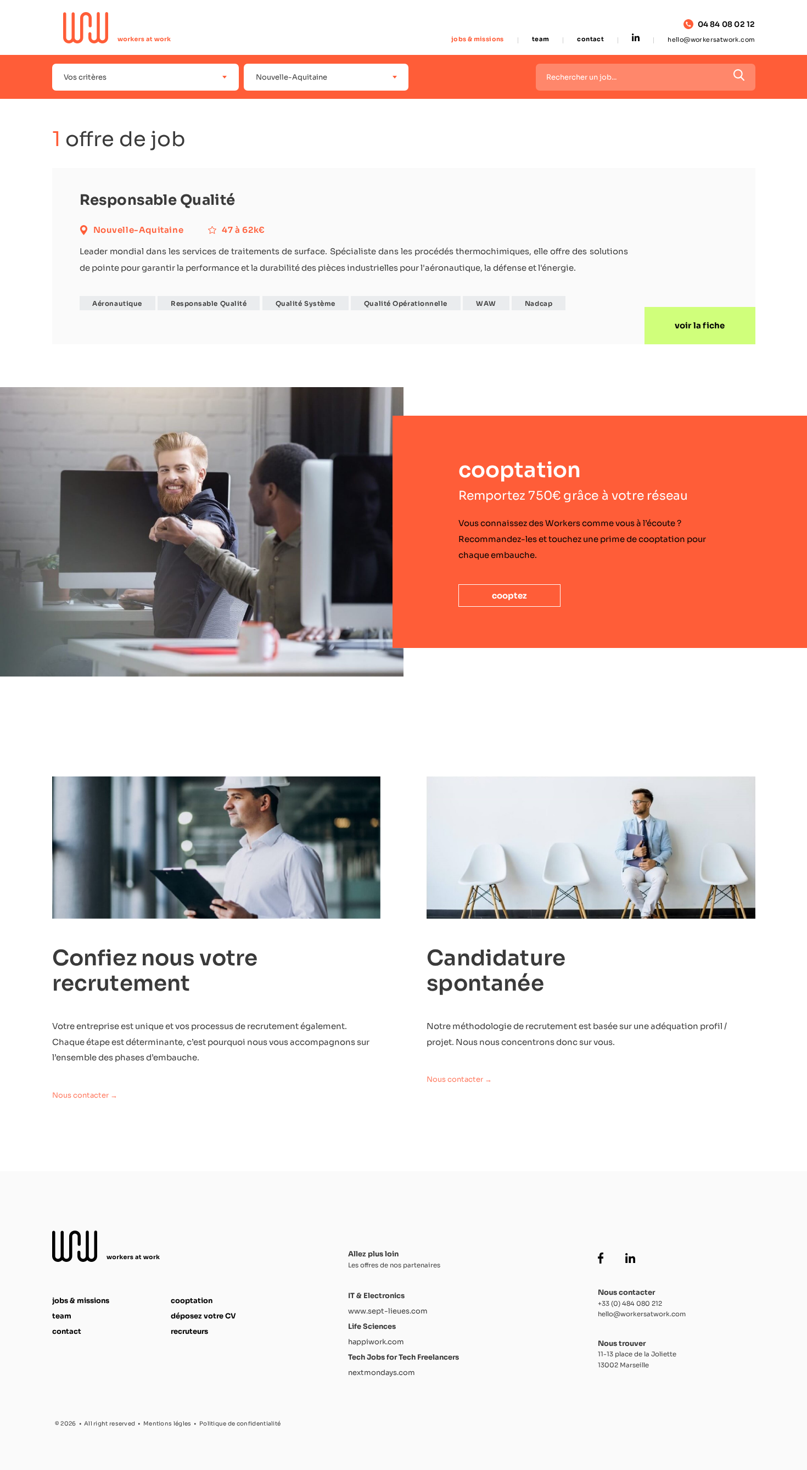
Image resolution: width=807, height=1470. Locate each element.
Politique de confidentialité (240, 1423)
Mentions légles (167, 1423)
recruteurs (189, 1331)
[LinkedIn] (635, 38)
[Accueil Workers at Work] (117, 27)
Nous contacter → (84, 1095)
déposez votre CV (203, 1316)
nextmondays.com (381, 1372)
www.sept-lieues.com (388, 1311)
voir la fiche (700, 325)
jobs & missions (477, 39)
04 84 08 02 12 (726, 24)
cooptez (509, 595)
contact (590, 39)
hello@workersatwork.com (711, 39)
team (541, 39)
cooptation (191, 1300)
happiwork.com (376, 1341)
